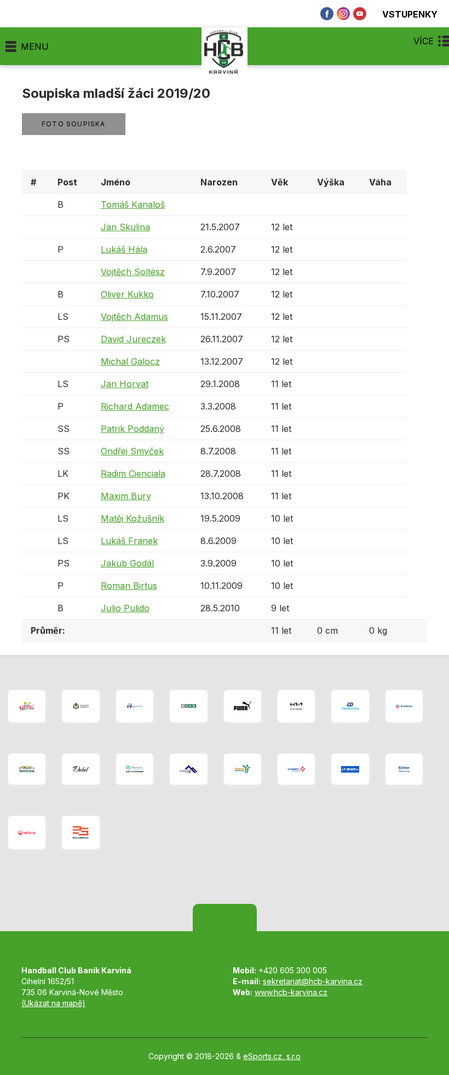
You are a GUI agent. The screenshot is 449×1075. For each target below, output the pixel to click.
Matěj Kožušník (132, 518)
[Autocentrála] (26, 769)
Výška (330, 182)
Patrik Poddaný (132, 428)
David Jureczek (133, 339)
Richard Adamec (135, 406)
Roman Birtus (129, 585)
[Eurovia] (404, 706)
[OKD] (188, 706)
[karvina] (26, 706)
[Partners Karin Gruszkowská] (134, 769)
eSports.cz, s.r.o (272, 1056)
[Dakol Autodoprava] (80, 769)
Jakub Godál (127, 563)
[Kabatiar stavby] (188, 769)
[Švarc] (350, 769)
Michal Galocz (130, 361)
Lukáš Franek (129, 540)
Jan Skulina (125, 226)
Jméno (115, 182)
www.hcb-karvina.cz (291, 992)
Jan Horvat (124, 383)
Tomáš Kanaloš (133, 204)
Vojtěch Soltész (133, 271)
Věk (279, 182)
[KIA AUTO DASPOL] (296, 706)
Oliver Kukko (127, 294)
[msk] (134, 706)
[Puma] (242, 706)
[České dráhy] (350, 706)
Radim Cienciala (133, 473)
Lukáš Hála (124, 249)
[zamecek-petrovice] (80, 706)
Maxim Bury (126, 495)
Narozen (219, 182)
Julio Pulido (125, 608)
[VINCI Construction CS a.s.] (296, 769)
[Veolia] (26, 832)
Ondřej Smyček (132, 451)
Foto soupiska (74, 124)
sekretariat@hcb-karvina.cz (312, 981)
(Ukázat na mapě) (53, 1003)
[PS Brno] (80, 832)
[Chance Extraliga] (242, 769)
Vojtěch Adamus (134, 316)
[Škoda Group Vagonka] (404, 769)
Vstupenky (410, 13)
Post (67, 182)
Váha (380, 182)
